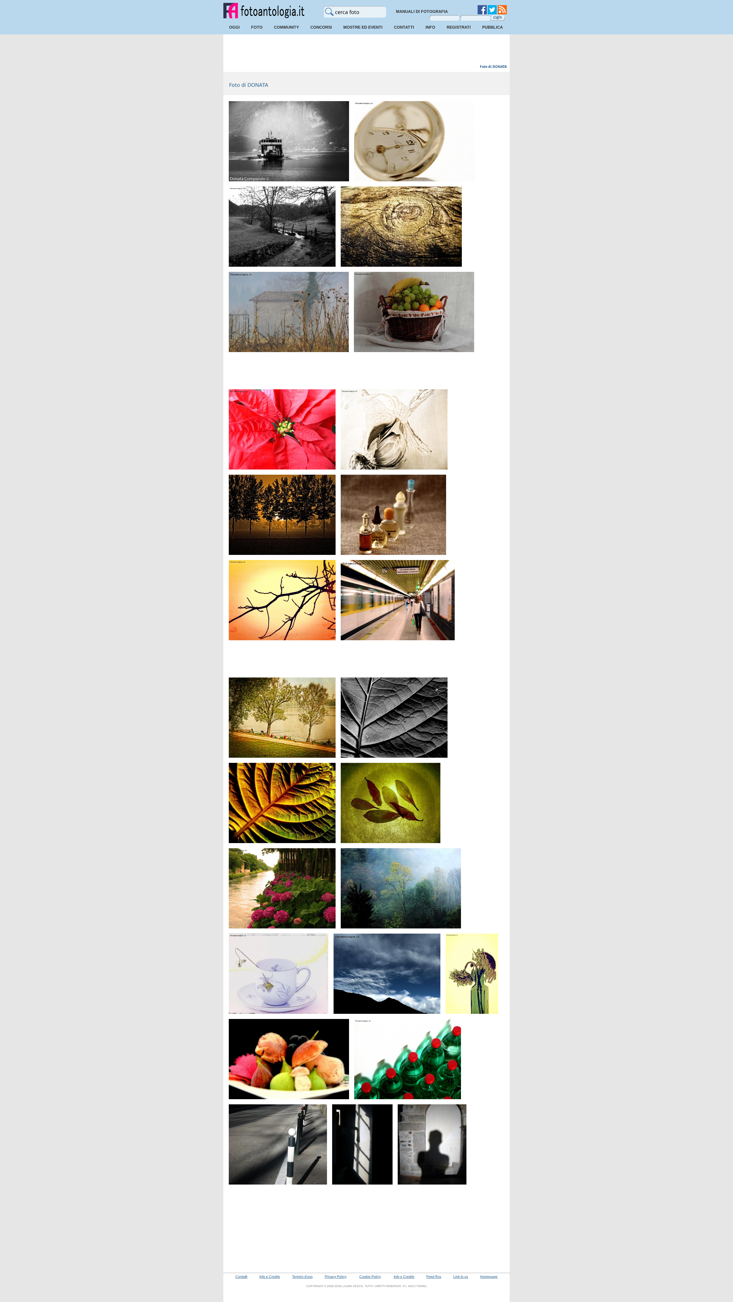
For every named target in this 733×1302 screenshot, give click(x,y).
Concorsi (321, 27)
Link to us (460, 1277)
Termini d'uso (302, 1277)
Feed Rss (433, 1277)
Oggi (234, 27)
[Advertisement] (366, 50)
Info (430, 27)
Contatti (404, 27)
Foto (257, 27)
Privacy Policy (335, 1277)
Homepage (489, 1277)
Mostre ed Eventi (363, 27)
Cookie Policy (370, 1277)
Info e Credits (269, 1277)
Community (286, 27)
